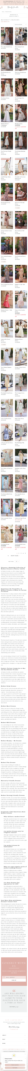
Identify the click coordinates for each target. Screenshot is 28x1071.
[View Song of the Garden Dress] (21, 299)
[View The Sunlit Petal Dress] (7, 382)
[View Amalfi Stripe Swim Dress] (7, 166)
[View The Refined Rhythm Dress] (21, 141)
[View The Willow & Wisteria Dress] (7, 458)
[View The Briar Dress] (7, 87)
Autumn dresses (8, 1)
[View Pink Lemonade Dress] (7, 507)
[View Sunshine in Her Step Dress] (21, 458)
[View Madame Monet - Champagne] (7, 113)
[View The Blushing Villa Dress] (21, 432)
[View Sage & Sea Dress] (21, 408)
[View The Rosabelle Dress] (21, 534)
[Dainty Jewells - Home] (13, 7)
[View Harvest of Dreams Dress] (21, 192)
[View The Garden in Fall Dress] (21, 220)
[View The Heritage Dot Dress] (21, 87)
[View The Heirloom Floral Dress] (21, 246)
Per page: (11, 561)
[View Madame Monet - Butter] (21, 329)
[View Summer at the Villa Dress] (21, 274)
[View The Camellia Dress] (21, 483)
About (4, 1035)
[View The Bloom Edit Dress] (7, 483)
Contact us (14, 1029)
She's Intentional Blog (14, 1049)
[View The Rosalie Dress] (7, 192)
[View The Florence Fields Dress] (7, 141)
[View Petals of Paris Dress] (21, 357)
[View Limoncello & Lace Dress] (7, 329)
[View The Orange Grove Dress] (21, 382)
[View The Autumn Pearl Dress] (21, 36)
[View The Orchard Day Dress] (7, 274)
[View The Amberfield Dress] (7, 36)
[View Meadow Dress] (21, 113)
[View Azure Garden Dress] (7, 408)
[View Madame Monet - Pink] (7, 299)
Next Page (15, 555)
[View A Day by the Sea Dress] (7, 432)
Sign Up (14, 980)
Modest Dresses (8, 11)
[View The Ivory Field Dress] (21, 62)
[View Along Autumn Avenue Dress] (7, 220)
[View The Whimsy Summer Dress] (7, 357)
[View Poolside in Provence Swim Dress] (21, 166)
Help (3, 1039)
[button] (2, 7)
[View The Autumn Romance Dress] (7, 246)
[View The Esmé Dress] (7, 534)
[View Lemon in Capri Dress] (21, 507)
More (4, 1043)
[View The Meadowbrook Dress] (7, 62)
